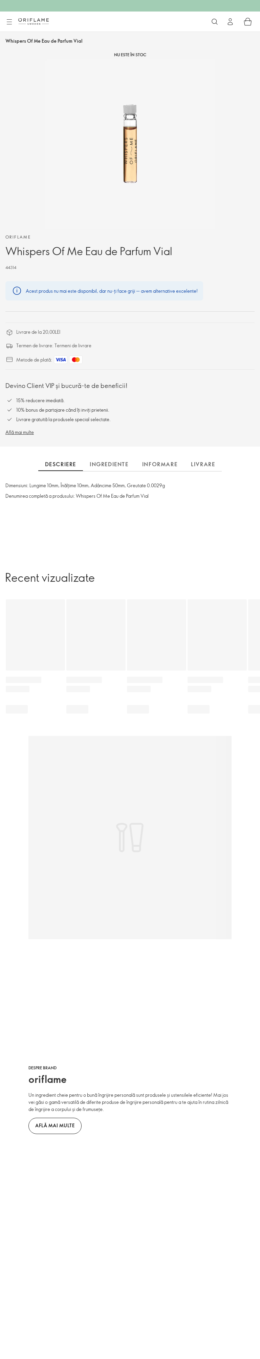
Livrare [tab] (203, 464)
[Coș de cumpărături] (248, 22)
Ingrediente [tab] (109, 464)
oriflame (18, 237)
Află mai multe (19, 432)
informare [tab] (159, 464)
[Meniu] (9, 22)
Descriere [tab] (60, 464)
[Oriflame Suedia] (33, 21)
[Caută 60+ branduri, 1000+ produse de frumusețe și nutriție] (215, 22)
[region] (130, 144)
